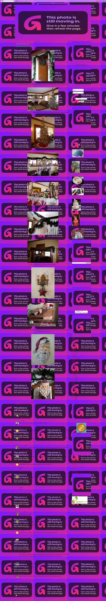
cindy (20, 474)
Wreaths (39, 404)
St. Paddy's (74, 385)
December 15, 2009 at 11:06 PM (27, 548)
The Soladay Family (23, 454)
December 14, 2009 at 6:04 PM (27, 526)
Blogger (83, 504)
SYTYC (73, 389)
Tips (73, 394)
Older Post (68, 587)
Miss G (20, 530)
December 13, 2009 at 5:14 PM (27, 478)
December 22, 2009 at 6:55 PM (27, 570)
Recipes (73, 380)
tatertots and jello (75, 472)
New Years (74, 369)
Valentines (74, 396)
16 (69, 552)
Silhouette (74, 384)
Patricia (20, 420)
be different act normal (76, 457)
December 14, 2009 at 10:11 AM (27, 500)
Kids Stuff (74, 368)
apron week (74, 339)
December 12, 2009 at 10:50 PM (27, 471)
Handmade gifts (75, 361)
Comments (76, 92)
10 (69, 495)
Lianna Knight (22, 519)
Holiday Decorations (31, 404)
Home (43, 587)
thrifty (73, 392)
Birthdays (74, 343)
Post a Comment (19, 584)
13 (69, 519)
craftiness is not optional (76, 460)
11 (69, 504)
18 (69, 574)
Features (73, 357)
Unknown (21, 428)
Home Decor (74, 364)
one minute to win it (75, 370)
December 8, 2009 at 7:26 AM (27, 458)
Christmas (22, 404)
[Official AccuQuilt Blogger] (81, 432)
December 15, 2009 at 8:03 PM (27, 534)
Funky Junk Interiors (23, 538)
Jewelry (73, 365)
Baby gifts (74, 340)
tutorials (73, 395)
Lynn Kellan (21, 445)
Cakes (73, 345)
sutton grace (74, 471)
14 (69, 530)
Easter (73, 354)
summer (73, 388)
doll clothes (74, 353)
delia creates (74, 463)
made (73, 468)
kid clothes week (75, 366)
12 (69, 512)
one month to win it (75, 372)
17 (69, 561)
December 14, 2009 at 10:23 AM (27, 508)
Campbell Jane (22, 561)
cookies (73, 350)
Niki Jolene (21, 574)
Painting (73, 373)
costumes (73, 351)
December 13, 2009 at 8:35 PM (27, 491)
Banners (73, 342)
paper (73, 374)
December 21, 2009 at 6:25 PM (27, 558)
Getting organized (75, 358)
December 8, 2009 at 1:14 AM (27, 441)
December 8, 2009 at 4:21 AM (27, 451)
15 (69, 538)
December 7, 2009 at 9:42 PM (26, 417)
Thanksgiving (74, 391)
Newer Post (18, 587)
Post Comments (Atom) (26, 589)
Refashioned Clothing (76, 381)
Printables (74, 379)
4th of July (74, 338)
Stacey (20, 413)
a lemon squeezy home (76, 456)
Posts (75, 89)
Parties (73, 376)
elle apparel (74, 464)
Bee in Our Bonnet (75, 459)
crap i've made (74, 461)
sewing (73, 383)
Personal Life (74, 377)
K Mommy (21, 511)
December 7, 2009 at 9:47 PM (26, 425)
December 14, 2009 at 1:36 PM (27, 516)
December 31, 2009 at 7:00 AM (27, 581)
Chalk (73, 347)
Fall (72, 355)
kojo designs (74, 467)
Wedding (73, 398)
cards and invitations (76, 346)
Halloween (74, 360)
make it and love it (75, 470)
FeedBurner (84, 104)
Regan (20, 436)
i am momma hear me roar (77, 466)
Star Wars (74, 387)
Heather (21, 504)
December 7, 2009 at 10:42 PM (27, 432)
